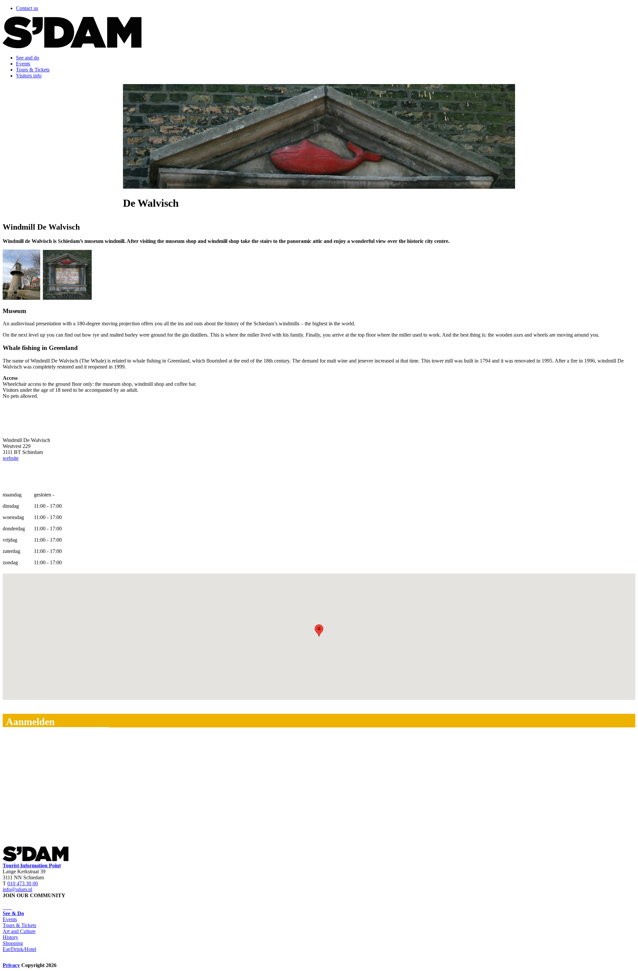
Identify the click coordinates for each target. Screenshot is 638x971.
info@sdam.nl (17, 889)
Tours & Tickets (33, 69)
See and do (27, 57)
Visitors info (29, 75)
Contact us (27, 8)
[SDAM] (72, 46)
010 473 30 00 (22, 883)
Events (23, 63)
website (11, 458)
